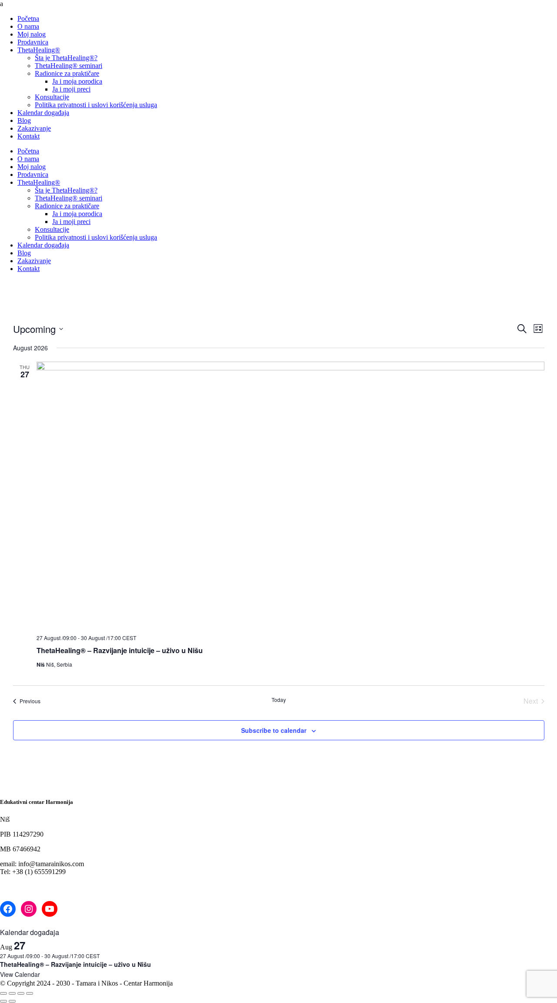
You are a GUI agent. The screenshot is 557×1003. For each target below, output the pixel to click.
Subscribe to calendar (273, 730)
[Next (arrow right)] (12, 1001)
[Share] (20, 993)
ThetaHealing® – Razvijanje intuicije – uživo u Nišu (120, 650)
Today (279, 699)
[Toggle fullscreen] (12, 993)
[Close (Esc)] (29, 993)
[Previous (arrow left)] (3, 1001)
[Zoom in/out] (3, 993)
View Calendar (20, 974)
